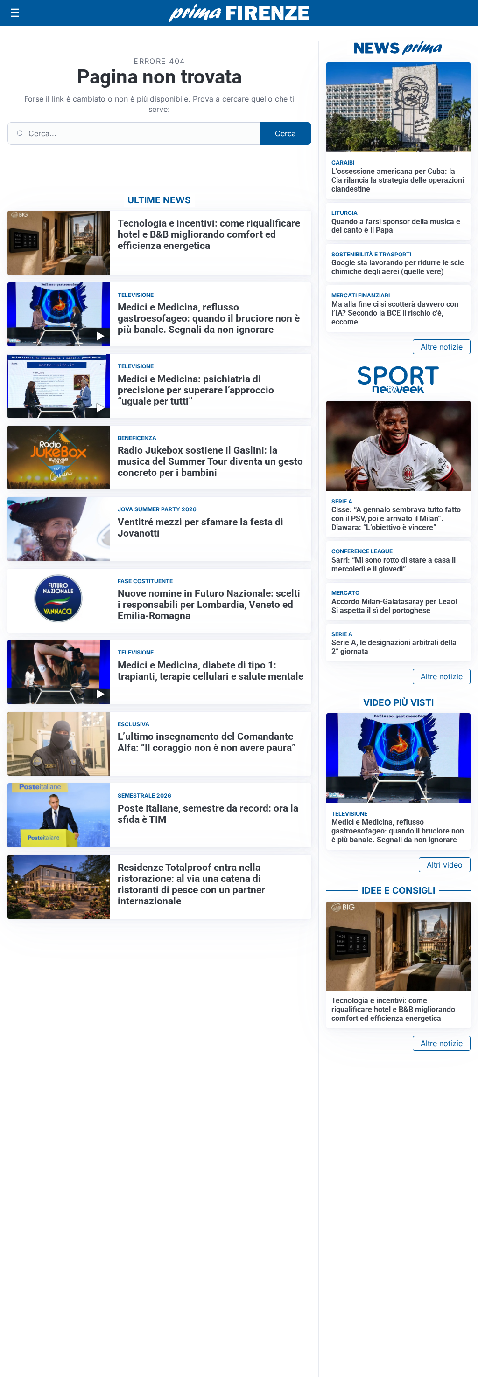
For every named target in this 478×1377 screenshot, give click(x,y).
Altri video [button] (445, 864)
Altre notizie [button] (442, 346)
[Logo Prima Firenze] (239, 13)
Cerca (285, 133)
